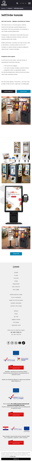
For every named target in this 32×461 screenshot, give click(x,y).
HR (20, 3)
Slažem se (16, 459)
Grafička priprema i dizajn (16, 294)
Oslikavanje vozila (16, 325)
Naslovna (3, 8)
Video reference (16, 286)
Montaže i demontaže (16, 303)
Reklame (16, 311)
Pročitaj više (13, 456)
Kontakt (16, 272)
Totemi (16, 313)
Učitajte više (16, 253)
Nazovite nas (24, 91)
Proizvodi (16, 278)
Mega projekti (16, 284)
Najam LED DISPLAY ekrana (16, 300)
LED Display (16, 322)
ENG (23, 3)
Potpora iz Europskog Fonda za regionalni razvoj (16, 367)
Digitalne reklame (16, 319)
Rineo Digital (16, 289)
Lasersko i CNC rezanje (16, 306)
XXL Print (16, 316)
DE (25, 3)
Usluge (16, 281)
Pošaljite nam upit (8, 91)
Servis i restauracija (16, 297)
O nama (16, 275)
